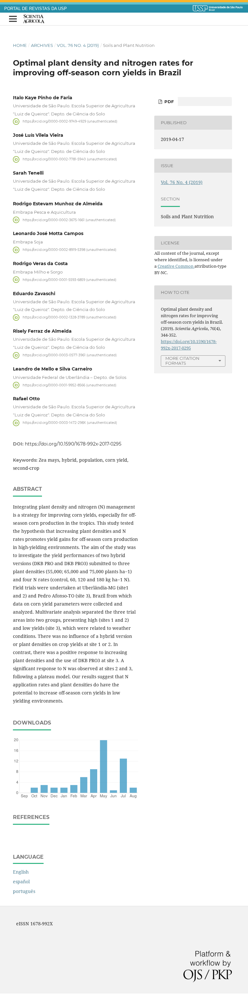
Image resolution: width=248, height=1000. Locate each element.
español (21, 881)
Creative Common (176, 266)
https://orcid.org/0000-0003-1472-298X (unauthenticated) (70, 423)
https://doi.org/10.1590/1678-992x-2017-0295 (73, 444)
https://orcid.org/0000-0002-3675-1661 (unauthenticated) (69, 220)
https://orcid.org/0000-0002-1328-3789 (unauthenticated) (69, 317)
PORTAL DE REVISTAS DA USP (35, 8)
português (24, 891)
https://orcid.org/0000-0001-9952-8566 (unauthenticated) (69, 385)
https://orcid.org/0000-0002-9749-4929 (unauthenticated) (70, 121)
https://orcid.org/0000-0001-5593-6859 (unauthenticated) (69, 279)
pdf (168, 101)
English (21, 872)
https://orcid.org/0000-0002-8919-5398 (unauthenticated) (69, 250)
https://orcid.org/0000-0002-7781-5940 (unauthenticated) (70, 159)
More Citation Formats (182, 361)
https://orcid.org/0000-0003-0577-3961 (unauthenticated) (70, 355)
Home (20, 45)
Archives (42, 45)
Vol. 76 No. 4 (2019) (78, 45)
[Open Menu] (12, 19)
